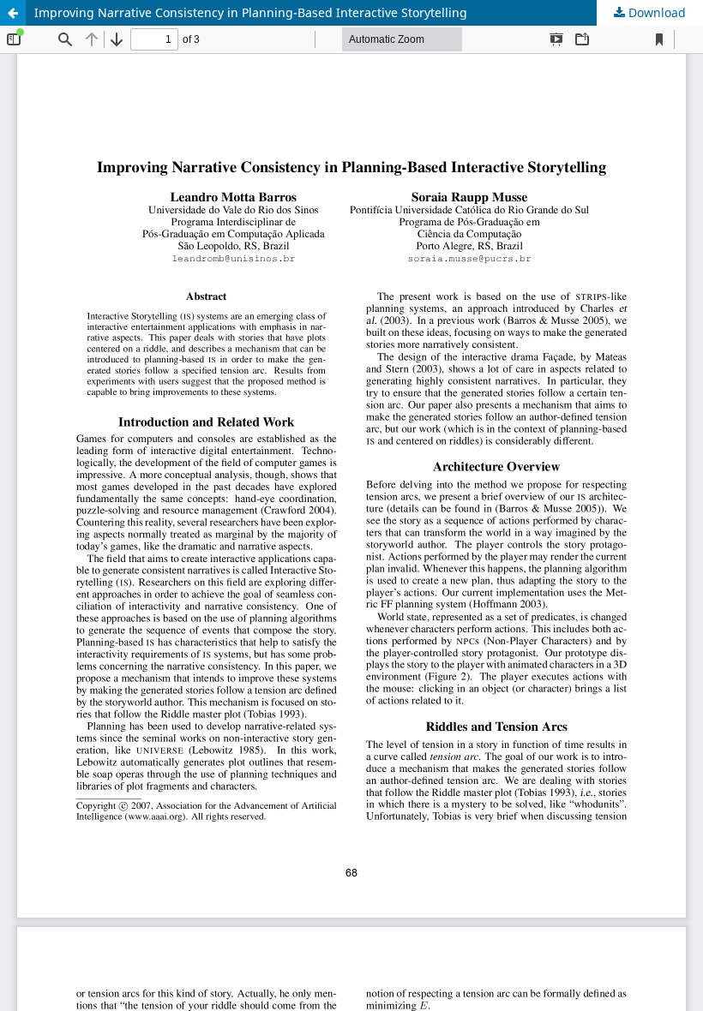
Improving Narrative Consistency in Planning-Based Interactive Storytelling (250, 12)
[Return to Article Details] (13, 13)
